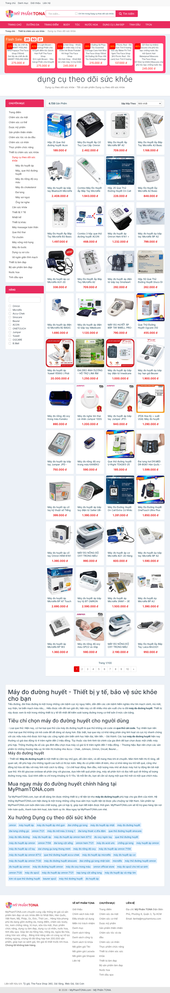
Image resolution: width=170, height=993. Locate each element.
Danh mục (23, 3)
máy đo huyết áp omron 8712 (25, 854)
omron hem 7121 (85, 843)
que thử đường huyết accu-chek (61, 854)
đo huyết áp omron (19, 866)
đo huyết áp (92, 878)
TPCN (148, 24)
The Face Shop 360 (42, 983)
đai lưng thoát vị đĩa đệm (92, 831)
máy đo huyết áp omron (22, 843)
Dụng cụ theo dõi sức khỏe (23, 159)
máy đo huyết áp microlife (96, 854)
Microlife (17, 309)
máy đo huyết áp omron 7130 (25, 860)
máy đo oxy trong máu (78, 866)
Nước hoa (91, 24)
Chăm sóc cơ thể (18, 122)
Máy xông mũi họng (23, 242)
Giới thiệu (36, 3)
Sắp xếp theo (128, 103)
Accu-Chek (19, 313)
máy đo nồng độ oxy (84, 848)
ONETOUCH (19, 328)
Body (66, 24)
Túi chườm (17, 237)
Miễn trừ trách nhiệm (83, 923)
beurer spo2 (49, 878)
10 (127, 669)
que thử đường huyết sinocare (125, 831)
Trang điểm (51, 24)
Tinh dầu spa (16, 277)
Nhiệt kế (16, 217)
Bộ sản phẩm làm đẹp (20, 267)
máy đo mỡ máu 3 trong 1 (61, 831)
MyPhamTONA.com (80, 990)
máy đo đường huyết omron (48, 866)
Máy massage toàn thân (25, 227)
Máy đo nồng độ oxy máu (26, 180)
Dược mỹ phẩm (17, 127)
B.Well (16, 343)
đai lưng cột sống (63, 843)
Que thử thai (19, 232)
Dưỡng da (32, 24)
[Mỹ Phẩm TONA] (22, 905)
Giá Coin (79, 983)
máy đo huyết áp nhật (102, 825)
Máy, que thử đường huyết (26, 172)
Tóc (77, 24)
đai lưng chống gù (19, 831)
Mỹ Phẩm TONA (102, 990)
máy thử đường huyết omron (140, 860)
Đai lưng (19, 192)
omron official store (103, 866)
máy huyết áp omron (147, 843)
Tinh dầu (134, 24)
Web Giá (69, 983)
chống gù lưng (125, 843)
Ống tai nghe (22, 202)
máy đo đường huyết (128, 825)
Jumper (17, 332)
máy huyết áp (26, 825)
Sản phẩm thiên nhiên (20, 132)
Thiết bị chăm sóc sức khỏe (31, 31)
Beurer (16, 321)
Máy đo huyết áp (24, 165)
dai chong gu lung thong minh (54, 848)
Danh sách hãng (81, 932)
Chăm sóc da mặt (18, 117)
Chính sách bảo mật (83, 914)
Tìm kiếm (128, 13)
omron (12, 825)
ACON (16, 324)
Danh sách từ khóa (82, 942)
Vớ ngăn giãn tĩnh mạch (25, 257)
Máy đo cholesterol (25, 187)
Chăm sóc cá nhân (19, 142)
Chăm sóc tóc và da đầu (22, 137)
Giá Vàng (59, 983)
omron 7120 (15, 872)
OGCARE (17, 339)
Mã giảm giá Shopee (83, 956)
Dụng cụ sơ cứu (20, 252)
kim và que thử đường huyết (24, 878)
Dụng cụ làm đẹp (113, 24)
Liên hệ (46, 3)
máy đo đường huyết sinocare (60, 860)
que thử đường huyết (126, 837)
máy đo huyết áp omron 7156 (115, 848)
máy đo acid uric (106, 843)
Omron (16, 306)
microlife (117, 860)
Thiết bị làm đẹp (17, 262)
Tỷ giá (26, 983)
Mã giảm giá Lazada (83, 951)
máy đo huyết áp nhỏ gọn (51, 825)
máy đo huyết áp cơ (124, 854)
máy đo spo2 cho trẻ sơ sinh (132, 866)
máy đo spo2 (32, 872)
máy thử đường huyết (71, 878)
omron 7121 (38, 831)
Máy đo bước (19, 247)
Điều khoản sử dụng (83, 918)
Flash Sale (14, 39)
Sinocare (17, 317)
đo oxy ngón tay (103, 837)
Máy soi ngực (22, 197)
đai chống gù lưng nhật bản (95, 860)
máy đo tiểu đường (19, 837)
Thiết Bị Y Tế (19, 212)
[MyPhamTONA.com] (25, 13)
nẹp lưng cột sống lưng (89, 872)
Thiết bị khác (19, 222)
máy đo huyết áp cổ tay (22, 848)
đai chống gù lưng (77, 825)
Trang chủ (10, 3)
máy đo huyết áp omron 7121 (58, 872)
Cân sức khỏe (19, 207)
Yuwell (16, 335)
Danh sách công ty (82, 937)
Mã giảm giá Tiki (81, 946)
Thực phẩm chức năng (21, 147)
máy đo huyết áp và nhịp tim (120, 872)
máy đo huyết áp (42, 837)
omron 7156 (44, 843)
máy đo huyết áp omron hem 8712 (72, 837)
